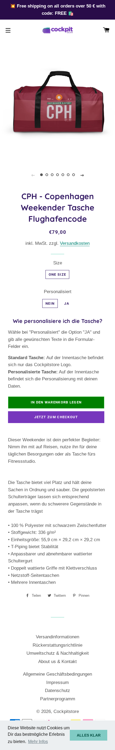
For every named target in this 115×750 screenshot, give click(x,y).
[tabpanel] (57, 104)
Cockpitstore (66, 711)
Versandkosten (75, 243)
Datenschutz (57, 690)
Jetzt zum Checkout (56, 417)
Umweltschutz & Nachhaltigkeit (57, 653)
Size (57, 262)
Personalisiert (57, 291)
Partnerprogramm (57, 698)
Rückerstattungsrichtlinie (57, 645)
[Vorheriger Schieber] (33, 175)
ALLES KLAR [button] (89, 735)
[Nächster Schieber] (82, 175)
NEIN (50, 303)
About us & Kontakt (57, 661)
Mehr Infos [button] (38, 741)
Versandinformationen (57, 636)
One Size (57, 274)
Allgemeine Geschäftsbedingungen (57, 674)
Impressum (57, 682)
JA (66, 303)
